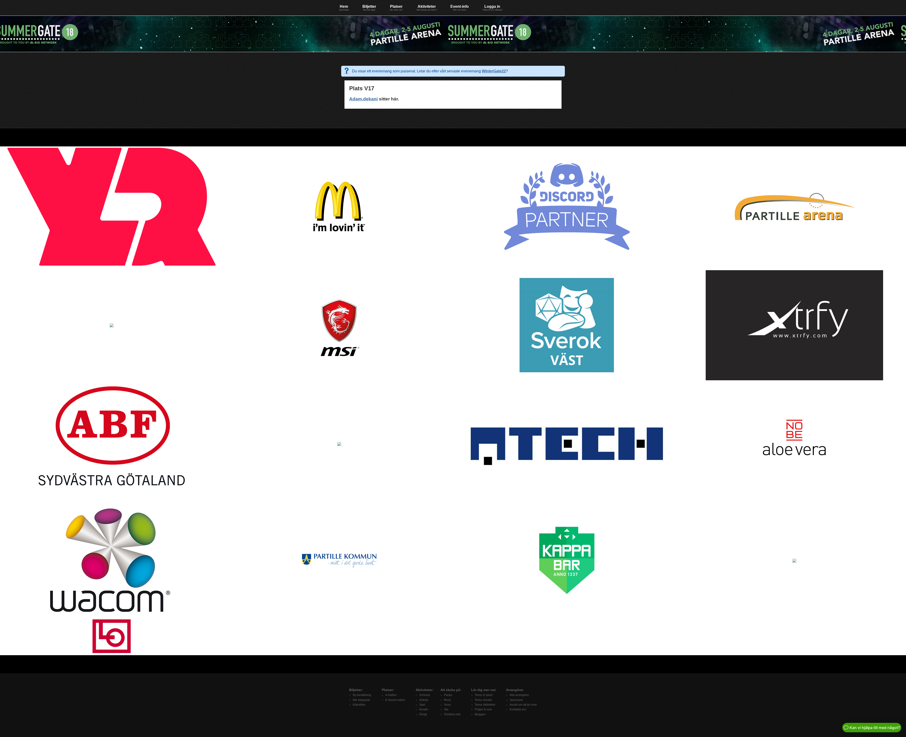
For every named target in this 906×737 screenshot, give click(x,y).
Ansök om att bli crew (523, 704)
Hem (344, 7)
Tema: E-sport (483, 695)
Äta (446, 709)
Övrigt (423, 714)
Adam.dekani (363, 98)
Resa (447, 700)
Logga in (492, 7)
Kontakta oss (518, 709)
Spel (422, 704)
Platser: (388, 690)
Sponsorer (516, 700)
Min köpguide (361, 700)
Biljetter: (356, 690)
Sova (447, 704)
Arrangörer (514, 690)
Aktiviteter (426, 7)
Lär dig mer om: (483, 690)
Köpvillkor (359, 704)
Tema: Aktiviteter (485, 704)
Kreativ (423, 709)
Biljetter (369, 7)
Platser (396, 7)
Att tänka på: (450, 690)
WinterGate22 (494, 71)
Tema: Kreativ (483, 700)
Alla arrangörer (519, 695)
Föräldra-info (452, 714)
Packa (448, 695)
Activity (423, 700)
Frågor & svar (483, 709)
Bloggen (480, 714)
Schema (424, 695)
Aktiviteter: (424, 690)
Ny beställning (362, 695)
